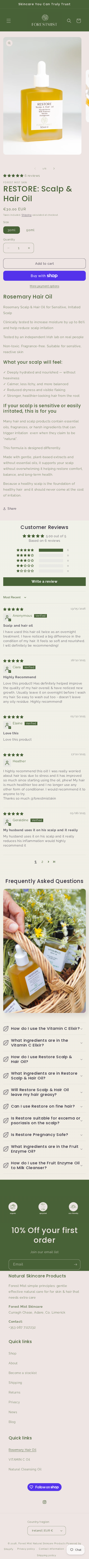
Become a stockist (23, 1373)
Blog (12, 1422)
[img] (13, 609)
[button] (8, 21)
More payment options (44, 286)
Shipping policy (46, 1555)
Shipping (27, 215)
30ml (12, 230)
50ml (30, 230)
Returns (14, 1392)
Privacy (14, 1402)
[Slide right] (54, 168)
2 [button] (42, 862)
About (13, 1363)
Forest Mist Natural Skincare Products (42, 1543)
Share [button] (12, 508)
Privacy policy (26, 1549)
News (13, 1412)
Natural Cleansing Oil (25, 1469)
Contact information (51, 1549)
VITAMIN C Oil (19, 1459)
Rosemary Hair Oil (22, 1450)
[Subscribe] (75, 1264)
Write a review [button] (44, 581)
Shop (12, 1353)
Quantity (9, 239)
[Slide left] (35, 168)
